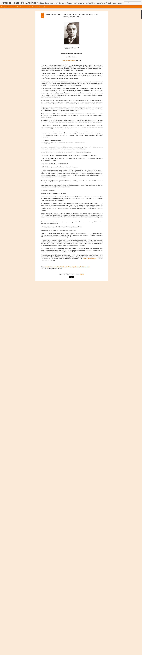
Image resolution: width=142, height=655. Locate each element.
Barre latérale (27, 7)
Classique (3, 7)
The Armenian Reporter (68, 60)
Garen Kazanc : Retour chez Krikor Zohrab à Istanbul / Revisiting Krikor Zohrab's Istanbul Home (72, 15)
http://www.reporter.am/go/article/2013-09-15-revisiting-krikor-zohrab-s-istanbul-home (68, 267)
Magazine (13, 7)
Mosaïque (20, 7)
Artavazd (82, 274)
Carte (8, 7)
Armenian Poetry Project (89, 258)
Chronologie (42, 7)
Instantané (35, 7)
